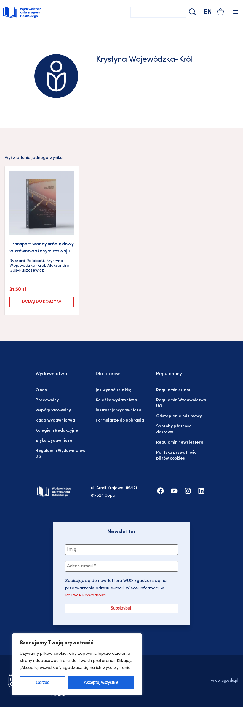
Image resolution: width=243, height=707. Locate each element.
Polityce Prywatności (85, 595)
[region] (77, 664)
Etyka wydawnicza (54, 440)
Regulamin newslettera (179, 442)
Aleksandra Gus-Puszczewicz (39, 268)
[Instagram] (188, 491)
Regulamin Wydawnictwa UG (61, 454)
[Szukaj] (192, 12)
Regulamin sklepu (173, 390)
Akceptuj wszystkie (101, 683)
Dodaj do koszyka (41, 301)
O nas (41, 390)
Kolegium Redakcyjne (57, 430)
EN (208, 12)
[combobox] (158, 12)
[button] (235, 12)
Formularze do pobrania (120, 420)
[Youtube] (174, 491)
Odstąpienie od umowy (179, 416)
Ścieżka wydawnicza (116, 400)
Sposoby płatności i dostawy (175, 429)
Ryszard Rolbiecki (26, 261)
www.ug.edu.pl (224, 680)
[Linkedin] (201, 491)
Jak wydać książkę (113, 390)
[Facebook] (160, 491)
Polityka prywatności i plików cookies (178, 455)
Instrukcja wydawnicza (118, 410)
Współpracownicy (53, 410)
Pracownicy (47, 400)
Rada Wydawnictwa (55, 420)
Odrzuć (42, 683)
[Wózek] (220, 11)
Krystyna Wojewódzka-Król (36, 263)
